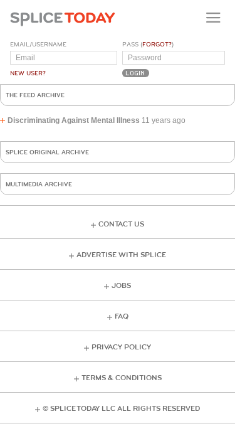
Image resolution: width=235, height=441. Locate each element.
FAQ (121, 316)
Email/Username (38, 44)
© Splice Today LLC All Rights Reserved (121, 408)
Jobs (121, 285)
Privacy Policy (121, 347)
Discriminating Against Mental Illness (74, 120)
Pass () (148, 44)
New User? (28, 73)
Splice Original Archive (47, 152)
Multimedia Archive (39, 184)
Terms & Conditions (121, 378)
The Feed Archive (35, 95)
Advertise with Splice (121, 255)
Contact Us (121, 224)
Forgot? (157, 44)
